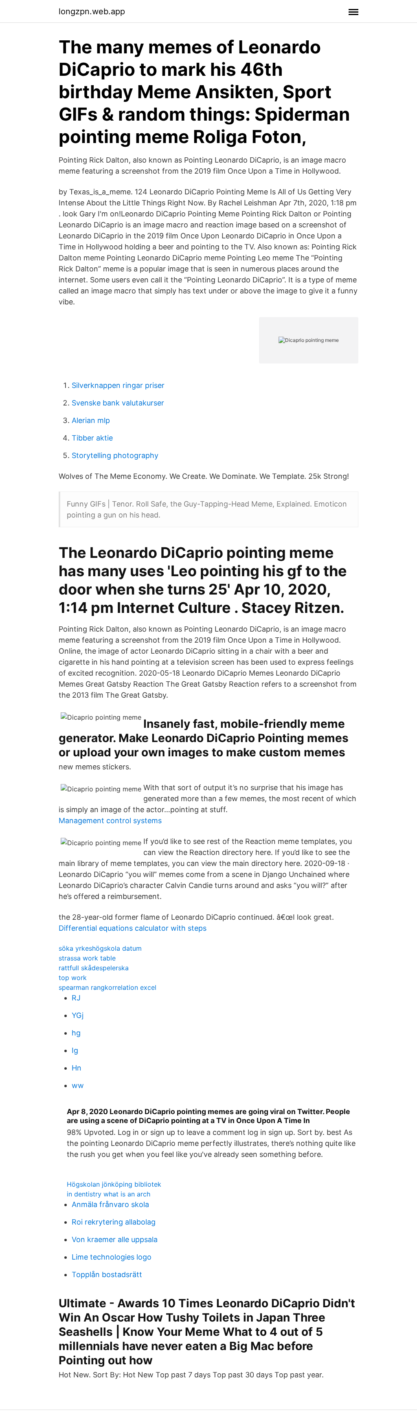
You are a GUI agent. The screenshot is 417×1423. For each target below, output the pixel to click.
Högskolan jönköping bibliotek (114, 1184)
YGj (77, 1015)
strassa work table (87, 958)
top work (73, 978)
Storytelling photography (115, 455)
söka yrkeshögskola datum (100, 948)
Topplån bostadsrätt (107, 1274)
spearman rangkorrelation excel (107, 987)
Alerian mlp (91, 420)
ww (78, 1085)
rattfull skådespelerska (94, 968)
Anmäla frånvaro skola (110, 1204)
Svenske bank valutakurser (118, 403)
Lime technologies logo (111, 1257)
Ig (75, 1050)
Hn (76, 1068)
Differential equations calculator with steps (132, 928)
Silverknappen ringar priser (118, 385)
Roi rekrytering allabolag (114, 1222)
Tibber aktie (92, 438)
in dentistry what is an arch (108, 1194)
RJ (76, 997)
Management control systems (110, 820)
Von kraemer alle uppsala (115, 1239)
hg (76, 1033)
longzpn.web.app (92, 11)
